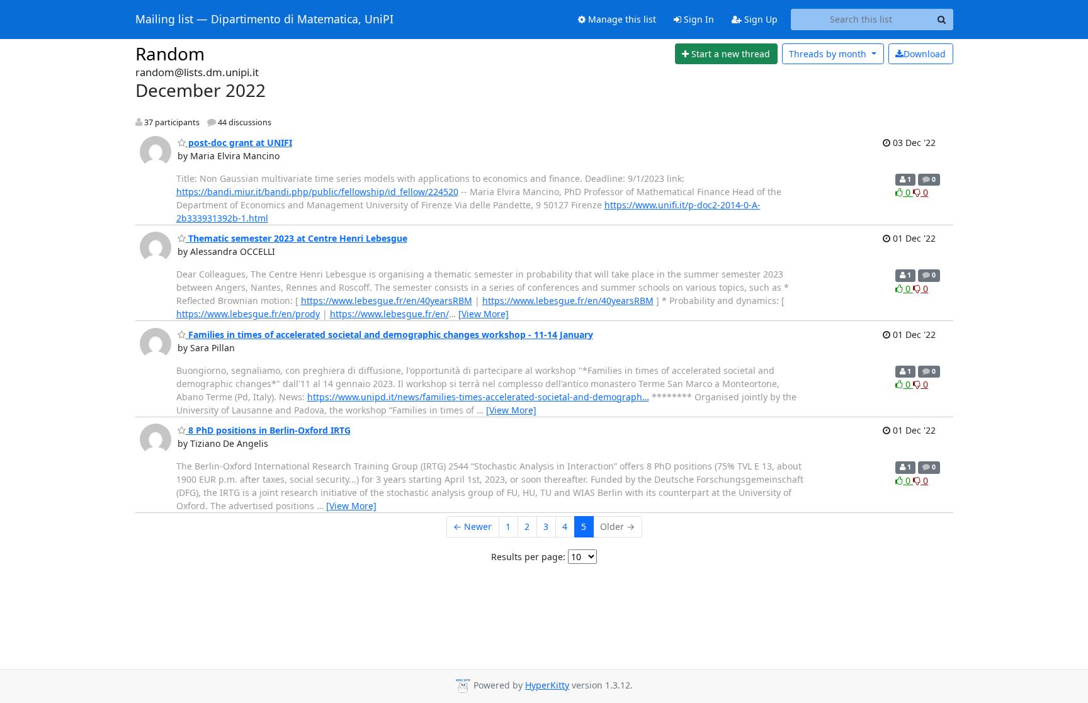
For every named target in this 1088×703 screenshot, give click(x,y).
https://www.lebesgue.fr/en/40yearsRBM (386, 301)
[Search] (942, 19)
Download (925, 54)
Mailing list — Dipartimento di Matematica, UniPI (264, 19)
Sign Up (760, 19)
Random (170, 53)
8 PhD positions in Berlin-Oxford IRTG (268, 430)
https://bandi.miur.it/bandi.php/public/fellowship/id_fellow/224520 (317, 192)
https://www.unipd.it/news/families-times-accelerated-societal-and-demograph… (478, 397)
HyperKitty (547, 685)
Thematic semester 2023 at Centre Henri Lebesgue (296, 238)
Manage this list (621, 19)
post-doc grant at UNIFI (239, 143)
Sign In (697, 19)
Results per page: (528, 557)
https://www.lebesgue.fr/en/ (389, 314)
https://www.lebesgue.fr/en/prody (248, 314)
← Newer (472, 526)
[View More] (483, 314)
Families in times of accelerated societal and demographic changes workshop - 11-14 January (389, 334)
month (829, 54)
